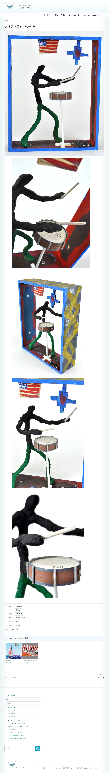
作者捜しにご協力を (15, 732)
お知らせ (12, 729)
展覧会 (63, 15)
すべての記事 (10, 695)
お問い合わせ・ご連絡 (16, 735)
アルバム (12, 710)
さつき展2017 (20, 618)
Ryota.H (19, 606)
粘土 (17, 621)
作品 (56, 15)
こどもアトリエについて (92, 15)
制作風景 (12, 716)
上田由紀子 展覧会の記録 (17, 738)
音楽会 (18, 625)
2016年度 (19, 614)
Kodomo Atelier (26, 5)
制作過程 (12, 713)
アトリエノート (74, 15)
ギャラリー (47, 15)
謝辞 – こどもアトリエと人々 (19, 726)
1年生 (18, 610)
